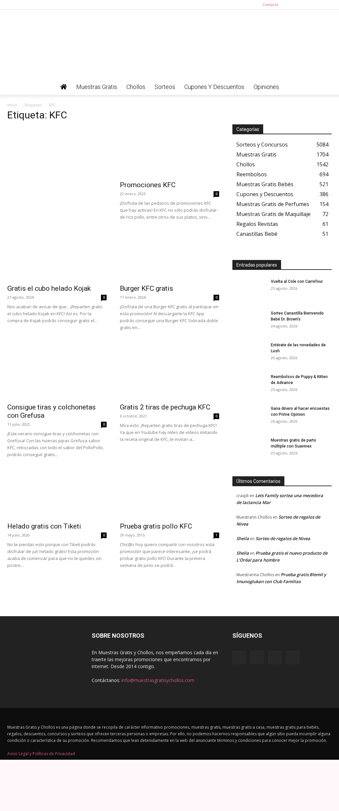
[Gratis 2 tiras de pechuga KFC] (169, 374)
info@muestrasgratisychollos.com (157, 680)
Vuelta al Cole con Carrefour (297, 281)
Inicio (12, 105)
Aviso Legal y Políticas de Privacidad (41, 753)
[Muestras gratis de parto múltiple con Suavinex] (249, 448)
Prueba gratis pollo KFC (156, 526)
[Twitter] (327, 4)
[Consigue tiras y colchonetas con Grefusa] (57, 374)
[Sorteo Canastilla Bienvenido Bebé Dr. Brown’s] (249, 321)
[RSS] (316, 4)
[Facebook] (294, 4)
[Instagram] (305, 4)
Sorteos (165, 86)
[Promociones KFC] (169, 152)
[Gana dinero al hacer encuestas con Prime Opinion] (249, 417)
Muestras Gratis (96, 86)
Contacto (270, 4)
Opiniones (266, 86)
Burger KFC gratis (146, 288)
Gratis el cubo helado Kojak (49, 288)
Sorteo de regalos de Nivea (283, 538)
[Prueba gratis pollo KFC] (169, 493)
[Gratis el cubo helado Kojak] (57, 255)
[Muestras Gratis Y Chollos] (169, 44)
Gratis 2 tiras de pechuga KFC (165, 407)
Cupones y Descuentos (214, 86)
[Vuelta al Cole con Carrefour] (249, 290)
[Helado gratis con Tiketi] (57, 493)
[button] (324, 87)
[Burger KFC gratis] (169, 255)
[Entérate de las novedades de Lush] (249, 353)
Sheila (242, 538)
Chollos (135, 86)
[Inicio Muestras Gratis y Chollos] (64, 87)
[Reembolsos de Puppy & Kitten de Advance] (249, 385)
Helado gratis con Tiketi (44, 526)
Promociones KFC (147, 185)
